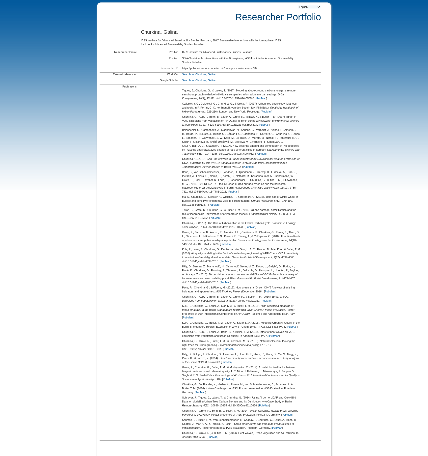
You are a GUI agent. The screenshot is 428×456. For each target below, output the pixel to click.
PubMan (261, 98)
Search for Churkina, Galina (198, 74)
